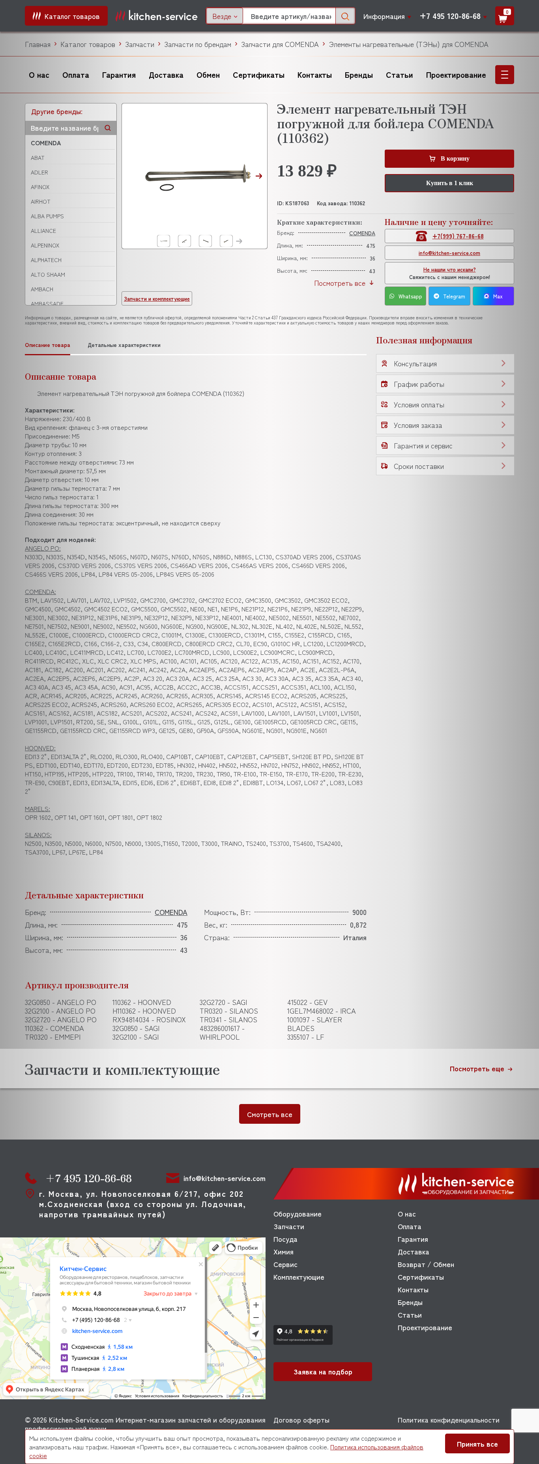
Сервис (285, 1264)
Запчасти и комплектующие (157, 298)
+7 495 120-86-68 (450, 16)
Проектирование (456, 74)
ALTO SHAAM (48, 274)
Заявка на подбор (323, 1371)
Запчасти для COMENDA (280, 43)
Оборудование (297, 1213)
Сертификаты (258, 74)
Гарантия (119, 74)
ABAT (38, 157)
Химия (283, 1251)
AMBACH (42, 289)
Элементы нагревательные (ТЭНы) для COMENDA (408, 43)
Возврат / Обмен (426, 1264)
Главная (38, 43)
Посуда (285, 1238)
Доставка (166, 74)
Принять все (477, 1443)
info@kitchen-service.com (449, 253)
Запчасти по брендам (197, 43)
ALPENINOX (45, 245)
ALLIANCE (43, 230)
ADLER (39, 172)
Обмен (208, 74)
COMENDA (46, 142)
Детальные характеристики (124, 345)
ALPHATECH (46, 260)
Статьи (399, 74)
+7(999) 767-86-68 (458, 236)
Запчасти (139, 43)
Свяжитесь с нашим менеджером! (449, 273)
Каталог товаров (87, 43)
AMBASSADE (47, 303)
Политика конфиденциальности (449, 1419)
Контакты (315, 74)
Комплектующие (298, 1276)
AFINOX (40, 187)
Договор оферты (301, 1419)
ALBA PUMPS (47, 216)
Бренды (359, 74)
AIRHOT (41, 201)
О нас (39, 74)
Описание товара (47, 345)
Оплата (75, 74)
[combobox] (224, 15)
